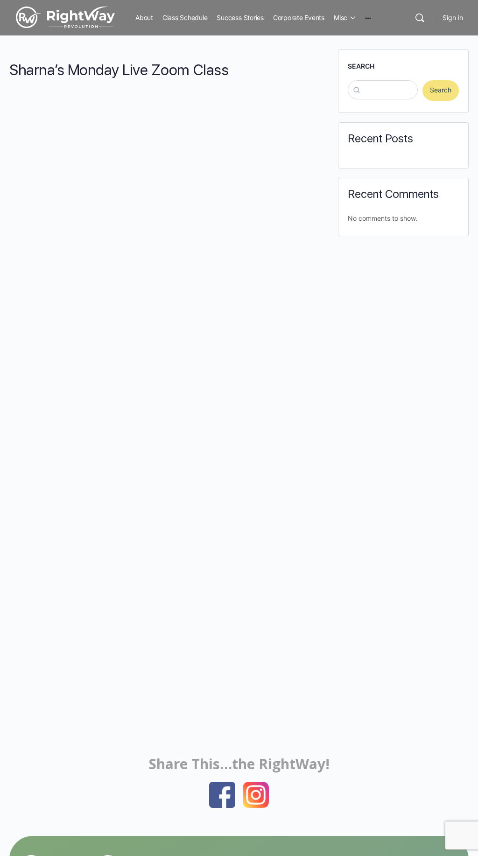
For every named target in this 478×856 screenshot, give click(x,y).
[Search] (419, 17)
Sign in (453, 17)
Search (361, 66)
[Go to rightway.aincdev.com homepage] (65, 16)
